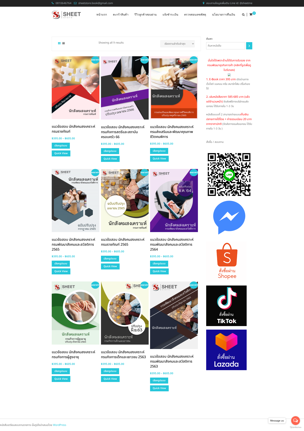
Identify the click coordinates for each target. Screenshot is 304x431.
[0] (250, 14)
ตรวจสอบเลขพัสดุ (195, 15)
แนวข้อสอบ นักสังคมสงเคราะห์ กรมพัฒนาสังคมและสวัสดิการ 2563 (172, 361)
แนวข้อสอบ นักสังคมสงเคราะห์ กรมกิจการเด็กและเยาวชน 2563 (123, 355)
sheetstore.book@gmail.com (95, 3)
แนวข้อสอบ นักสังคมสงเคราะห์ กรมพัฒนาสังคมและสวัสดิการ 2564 (172, 244)
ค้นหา (209, 39)
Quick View (61, 153)
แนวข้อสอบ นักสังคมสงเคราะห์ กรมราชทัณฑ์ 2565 (122, 242)
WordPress (59, 425)
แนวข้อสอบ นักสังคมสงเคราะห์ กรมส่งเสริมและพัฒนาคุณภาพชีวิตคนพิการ (172, 131)
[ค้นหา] (249, 45)
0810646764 (63, 3)
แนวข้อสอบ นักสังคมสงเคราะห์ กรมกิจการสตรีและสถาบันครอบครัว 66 (122, 132)
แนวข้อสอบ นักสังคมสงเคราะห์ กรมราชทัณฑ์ (73, 129)
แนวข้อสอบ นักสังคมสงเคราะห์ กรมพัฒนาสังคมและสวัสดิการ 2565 (73, 244)
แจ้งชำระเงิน (170, 15)
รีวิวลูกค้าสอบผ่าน (145, 15)
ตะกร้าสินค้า (120, 15)
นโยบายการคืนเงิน (223, 15)
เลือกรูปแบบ (60, 145)
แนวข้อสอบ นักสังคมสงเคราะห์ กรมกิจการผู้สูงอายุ (73, 355)
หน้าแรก (101, 15)
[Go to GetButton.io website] (295, 427)
